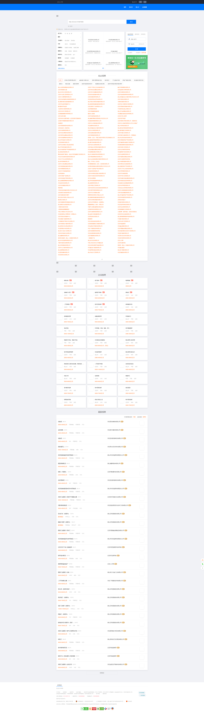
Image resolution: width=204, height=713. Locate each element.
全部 (60, 90)
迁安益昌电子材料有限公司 (124, 99)
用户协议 (98, 693)
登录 (140, 2)
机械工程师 (76, 57)
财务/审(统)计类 (60, 64)
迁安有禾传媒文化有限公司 (115, 368)
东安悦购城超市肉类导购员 (65, 326)
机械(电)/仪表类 (60, 57)
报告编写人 (61, 318)
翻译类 (59, 67)
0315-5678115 (66, 696)
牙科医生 (73, 50)
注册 (145, 2)
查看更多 (102, 544)
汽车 (59, 53)
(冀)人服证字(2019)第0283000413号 (115, 701)
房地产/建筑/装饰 (127, 90)
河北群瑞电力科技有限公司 (115, 502)
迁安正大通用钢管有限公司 (64, 106)
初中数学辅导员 (62, 519)
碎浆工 (60, 511)
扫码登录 (143, 43)
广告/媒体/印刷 (116, 90)
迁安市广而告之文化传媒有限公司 (96, 97)
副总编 (70, 60)
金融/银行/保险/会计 (84, 90)
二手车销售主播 (62, 452)
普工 (66, 74)
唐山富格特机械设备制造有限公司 (96, 113)
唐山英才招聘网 (59, 688)
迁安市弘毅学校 (111, 427)
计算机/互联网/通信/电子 (70, 90)
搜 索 (131, 31)
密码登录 (137, 43)
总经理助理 (61, 351)
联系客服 (142, 692)
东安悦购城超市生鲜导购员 (65, 410)
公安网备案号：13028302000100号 (85, 701)
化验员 (60, 293)
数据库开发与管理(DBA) (70, 71)
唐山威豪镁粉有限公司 (113, 335)
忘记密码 (130, 62)
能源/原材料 (76, 93)
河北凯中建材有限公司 (113, 301)
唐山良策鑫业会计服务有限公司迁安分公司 (128, 106)
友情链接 (59, 685)
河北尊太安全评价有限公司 (115, 318)
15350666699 (81, 696)
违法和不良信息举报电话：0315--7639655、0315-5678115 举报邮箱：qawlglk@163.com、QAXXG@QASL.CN (108, 692)
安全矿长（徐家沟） (64, 385)
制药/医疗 (107, 90)
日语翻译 (73, 67)
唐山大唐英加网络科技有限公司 (66, 97)
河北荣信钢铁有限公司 (113, 293)
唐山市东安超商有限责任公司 (115, 326)
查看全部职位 (61, 78)
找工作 (131, 7)
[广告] (102, 14)
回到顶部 (143, 695)
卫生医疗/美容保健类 (60, 50)
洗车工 (66, 53)
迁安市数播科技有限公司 (114, 343)
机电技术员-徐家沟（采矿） (66, 494)
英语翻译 (67, 67)
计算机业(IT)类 (60, 71)
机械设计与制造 (68, 57)
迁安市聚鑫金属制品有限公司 (115, 402)
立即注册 (143, 62)
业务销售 (60, 301)
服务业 (60, 93)
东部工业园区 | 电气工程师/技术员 (67, 502)
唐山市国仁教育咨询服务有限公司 (96, 111)
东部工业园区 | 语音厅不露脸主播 (67, 368)
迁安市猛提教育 (111, 519)
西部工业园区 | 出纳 (63, 444)
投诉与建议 (78, 692)
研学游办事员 (62, 427)
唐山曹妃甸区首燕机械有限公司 (66, 111)
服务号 (135, 2)
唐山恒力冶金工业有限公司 (115, 444)
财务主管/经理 (68, 64)
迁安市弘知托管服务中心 (64, 113)
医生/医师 (67, 50)
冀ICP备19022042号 (60, 698)
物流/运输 (67, 93)
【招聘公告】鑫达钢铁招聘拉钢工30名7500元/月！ (76, 39)
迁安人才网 (60, 2)
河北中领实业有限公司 (123, 109)
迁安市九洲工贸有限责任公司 (65, 104)
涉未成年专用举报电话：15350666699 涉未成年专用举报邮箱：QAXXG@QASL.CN (74, 693)
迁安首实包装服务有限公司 (94, 104)
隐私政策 (105, 693)
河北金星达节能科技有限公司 (115, 536)
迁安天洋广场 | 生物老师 (65, 418)
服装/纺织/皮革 (60, 74)
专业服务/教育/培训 (138, 90)
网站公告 (60, 39)
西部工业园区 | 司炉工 (64, 402)
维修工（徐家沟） (63, 485)
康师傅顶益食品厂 (63, 435)
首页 (125, 7)
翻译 (59, 46)
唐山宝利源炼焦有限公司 (114, 385)
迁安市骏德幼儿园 (62, 99)
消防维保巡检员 (62, 377)
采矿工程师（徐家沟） (64, 477)
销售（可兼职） (62, 343)
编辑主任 (75, 60)
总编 (66, 60)
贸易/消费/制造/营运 (97, 90)
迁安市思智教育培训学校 (114, 418)
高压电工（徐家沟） (64, 469)
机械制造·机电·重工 (100, 93)
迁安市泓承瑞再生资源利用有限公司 (67, 109)
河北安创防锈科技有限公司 (115, 310)
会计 (74, 64)
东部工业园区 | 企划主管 (65, 536)
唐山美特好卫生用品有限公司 (115, 511)
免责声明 (71, 692)
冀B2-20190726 (69, 701)
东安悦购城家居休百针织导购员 (67, 360)
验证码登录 (130, 43)
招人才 (137, 7)
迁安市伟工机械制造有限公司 (95, 101)
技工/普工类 (60, 43)
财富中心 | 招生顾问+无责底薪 (66, 527)
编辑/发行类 (60, 60)
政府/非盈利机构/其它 (87, 93)
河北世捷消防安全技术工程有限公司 (117, 377)
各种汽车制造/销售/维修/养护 (115, 93)
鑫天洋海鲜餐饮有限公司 (124, 97)
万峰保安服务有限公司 (123, 111)
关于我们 (58, 692)
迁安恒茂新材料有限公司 (94, 106)
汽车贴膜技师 (72, 53)
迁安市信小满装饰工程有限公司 (125, 113)
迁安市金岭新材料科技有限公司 (125, 104)
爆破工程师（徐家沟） (64, 393)
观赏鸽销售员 (62, 335)
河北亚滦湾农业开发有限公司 (95, 109)
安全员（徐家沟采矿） (64, 460)
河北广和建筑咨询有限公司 (115, 452)
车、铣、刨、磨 (68, 43)
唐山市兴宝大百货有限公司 (64, 101)
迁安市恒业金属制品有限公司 (95, 99)
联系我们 (65, 692)
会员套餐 (144, 7)
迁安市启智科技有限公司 (124, 101)
